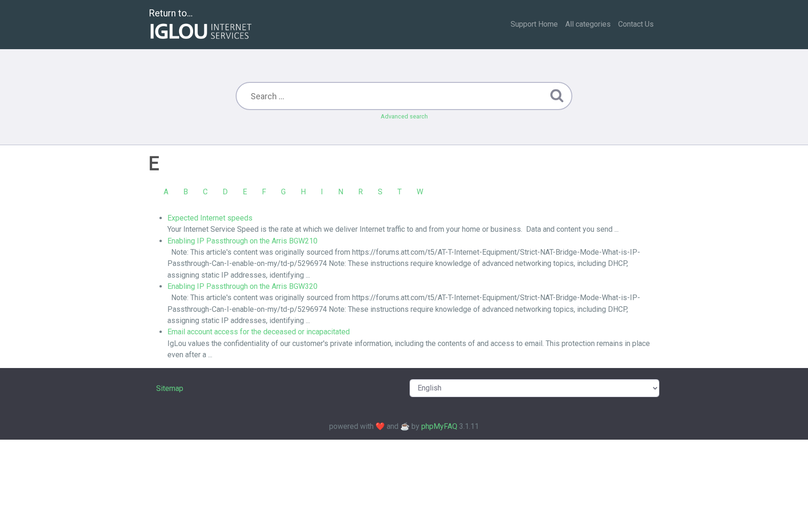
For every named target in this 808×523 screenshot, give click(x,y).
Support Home (534, 24)
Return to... (171, 13)
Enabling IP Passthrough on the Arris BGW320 (242, 286)
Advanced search (404, 116)
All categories (588, 24)
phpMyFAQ (439, 426)
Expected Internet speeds (209, 218)
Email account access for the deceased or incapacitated (258, 331)
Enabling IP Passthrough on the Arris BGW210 (242, 240)
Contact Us (636, 24)
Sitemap (169, 388)
